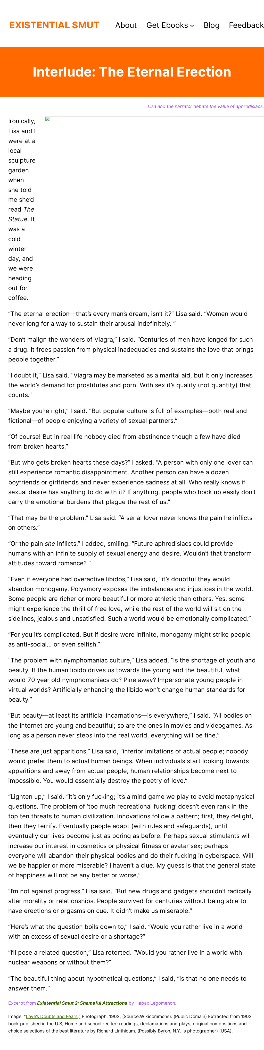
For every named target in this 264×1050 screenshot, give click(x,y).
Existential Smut (54, 25)
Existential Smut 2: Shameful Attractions (82, 1003)
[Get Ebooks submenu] (192, 25)
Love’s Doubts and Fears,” (53, 1016)
